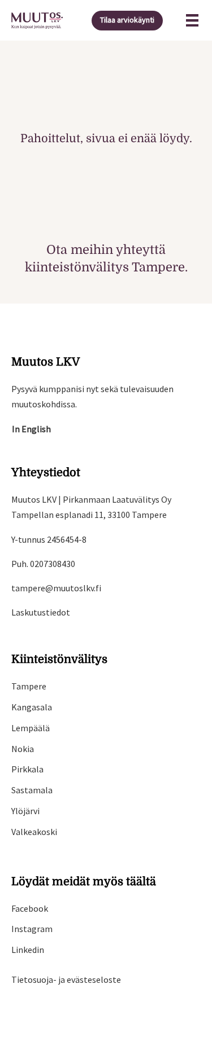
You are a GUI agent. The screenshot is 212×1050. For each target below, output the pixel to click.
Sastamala (32, 790)
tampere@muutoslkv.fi (56, 588)
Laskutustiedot (40, 612)
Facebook (29, 908)
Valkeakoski (34, 831)
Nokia (22, 748)
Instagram (32, 928)
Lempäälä (30, 727)
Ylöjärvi (25, 810)
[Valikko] (192, 20)
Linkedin (27, 949)
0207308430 (52, 563)
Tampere (28, 686)
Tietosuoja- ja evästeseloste (66, 979)
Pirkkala (27, 769)
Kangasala (31, 707)
